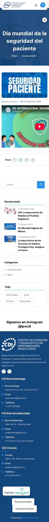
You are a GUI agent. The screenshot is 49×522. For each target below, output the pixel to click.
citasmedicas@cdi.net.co (15, 398)
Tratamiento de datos (24, 509)
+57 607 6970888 (12, 406)
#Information (12, 295)
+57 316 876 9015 (12, 475)
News (9, 275)
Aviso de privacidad (23, 502)
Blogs (14, 56)
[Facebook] (4, 371)
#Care (26, 295)
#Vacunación (25, 301)
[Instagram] (9, 371)
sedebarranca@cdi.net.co (16, 433)
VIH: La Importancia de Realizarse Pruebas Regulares (30, 215)
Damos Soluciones (29, 518)
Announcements (29, 56)
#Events (10, 301)
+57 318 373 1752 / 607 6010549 (19, 441)
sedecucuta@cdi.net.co (15, 467)
